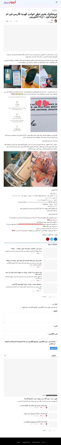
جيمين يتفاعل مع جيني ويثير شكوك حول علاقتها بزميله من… (33, 405)
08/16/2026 (36, 407)
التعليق (54, 311)
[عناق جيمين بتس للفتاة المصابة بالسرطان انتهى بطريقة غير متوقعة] (50, 265)
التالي (50, 296)
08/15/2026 (36, 423)
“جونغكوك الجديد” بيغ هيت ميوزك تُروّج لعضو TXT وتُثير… (26, 284)
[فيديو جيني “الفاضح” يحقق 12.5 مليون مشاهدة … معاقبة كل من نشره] (50, 253)
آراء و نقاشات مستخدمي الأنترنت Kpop (51, 395)
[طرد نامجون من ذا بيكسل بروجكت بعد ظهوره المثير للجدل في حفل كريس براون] (50, 277)
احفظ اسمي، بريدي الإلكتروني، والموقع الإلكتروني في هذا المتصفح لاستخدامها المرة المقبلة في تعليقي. (30, 343)
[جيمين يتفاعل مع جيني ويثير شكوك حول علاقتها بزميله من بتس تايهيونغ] (52, 408)
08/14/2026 (36, 415)
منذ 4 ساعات (32, 253)
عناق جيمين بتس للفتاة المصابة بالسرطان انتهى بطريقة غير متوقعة (24, 260)
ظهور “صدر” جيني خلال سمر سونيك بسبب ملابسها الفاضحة (40, 399)
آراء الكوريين (50, 234)
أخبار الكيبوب (54, 10)
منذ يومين (33, 290)
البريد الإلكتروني (52, 334)
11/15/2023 (50, 22)
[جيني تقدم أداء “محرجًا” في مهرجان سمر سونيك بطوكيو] (52, 416)
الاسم (55, 326)
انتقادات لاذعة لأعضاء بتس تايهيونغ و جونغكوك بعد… (35, 422)
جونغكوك (31, 54)
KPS (52, 20)
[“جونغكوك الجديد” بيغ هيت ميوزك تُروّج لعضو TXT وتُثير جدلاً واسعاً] (50, 288)
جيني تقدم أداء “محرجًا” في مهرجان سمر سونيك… (35, 413)
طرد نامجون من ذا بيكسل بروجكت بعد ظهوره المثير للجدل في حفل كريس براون (24, 273)
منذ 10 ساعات (32, 267)
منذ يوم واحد (33, 280)
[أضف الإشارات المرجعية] (4, 21)
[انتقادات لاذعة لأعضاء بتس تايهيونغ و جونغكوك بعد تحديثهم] (52, 424)
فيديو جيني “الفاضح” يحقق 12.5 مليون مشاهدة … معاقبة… (26, 248)
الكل (5, 355)
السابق (54, 296)
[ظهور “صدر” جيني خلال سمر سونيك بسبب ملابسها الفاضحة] (30, 378)
